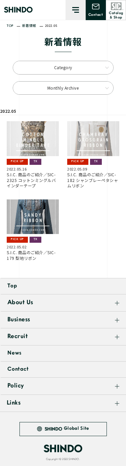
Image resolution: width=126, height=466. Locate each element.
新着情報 (29, 26)
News (14, 353)
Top (12, 286)
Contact (18, 369)
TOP (10, 26)
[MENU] (76, 10)
